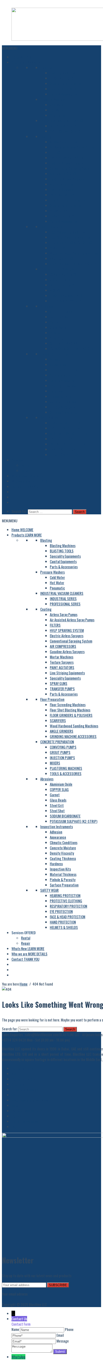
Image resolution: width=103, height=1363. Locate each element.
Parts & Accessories (64, 94)
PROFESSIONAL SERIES (65, 131)
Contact (25, 486)
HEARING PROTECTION (65, 422)
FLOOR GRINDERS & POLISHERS (71, 242)
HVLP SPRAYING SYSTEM (67, 157)
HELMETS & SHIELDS (64, 454)
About (15, 1073)
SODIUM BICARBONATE (65, 343)
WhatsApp (18, 1356)
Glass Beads (58, 327)
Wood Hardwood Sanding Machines (74, 253)
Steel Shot (57, 338)
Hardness (56, 391)
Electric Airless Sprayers (66, 163)
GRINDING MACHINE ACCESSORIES (73, 263)
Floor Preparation (52, 226)
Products (26, 62)
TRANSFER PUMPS (62, 216)
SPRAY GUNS (58, 210)
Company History (23, 1078)
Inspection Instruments (56, 353)
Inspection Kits (60, 396)
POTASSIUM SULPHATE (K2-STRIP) (73, 348)
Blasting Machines (62, 72)
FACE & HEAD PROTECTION (67, 444)
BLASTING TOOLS (62, 78)
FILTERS (55, 152)
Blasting (46, 67)
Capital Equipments (63, 88)
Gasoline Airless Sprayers (67, 178)
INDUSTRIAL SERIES (63, 125)
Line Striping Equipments (67, 200)
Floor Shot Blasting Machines (70, 237)
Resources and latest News (30, 1100)
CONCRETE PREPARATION (57, 269)
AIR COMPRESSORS (63, 173)
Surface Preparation (64, 412)
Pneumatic (57, 115)
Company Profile (22, 1068)
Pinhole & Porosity (62, 407)
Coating (46, 136)
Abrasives (46, 306)
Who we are (29, 481)
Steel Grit (57, 332)
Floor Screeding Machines (68, 232)
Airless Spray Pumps (63, 141)
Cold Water (57, 104)
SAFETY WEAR (49, 417)
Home (22, 57)
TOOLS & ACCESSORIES (65, 300)
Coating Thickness (63, 385)
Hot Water (57, 110)
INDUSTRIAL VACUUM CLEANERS (61, 120)
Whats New (27, 475)
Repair (25, 470)
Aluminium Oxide (61, 311)
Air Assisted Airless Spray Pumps (72, 147)
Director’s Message (24, 1089)
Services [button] (23, 460)
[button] (9, 48)
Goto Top (8, 1299)
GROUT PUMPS (60, 279)
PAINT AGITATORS (62, 194)
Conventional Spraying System (71, 168)
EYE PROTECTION (61, 438)
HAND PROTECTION (63, 449)
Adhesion (56, 359)
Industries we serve (24, 1121)
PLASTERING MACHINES (66, 295)
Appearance (58, 364)
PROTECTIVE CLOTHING (66, 428)
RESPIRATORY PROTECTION (68, 433)
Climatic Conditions (63, 369)
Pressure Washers (52, 99)
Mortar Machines (61, 184)
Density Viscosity (62, 380)
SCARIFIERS (58, 247)
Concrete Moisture (63, 375)
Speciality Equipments (65, 83)
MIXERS (55, 290)
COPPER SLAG (59, 316)
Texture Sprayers (62, 189)
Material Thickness (63, 401)
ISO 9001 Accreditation (27, 1110)
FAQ (13, 1126)
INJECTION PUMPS (62, 285)
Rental (25, 465)
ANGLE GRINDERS (61, 258)
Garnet (55, 322)
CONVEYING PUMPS (63, 274)
